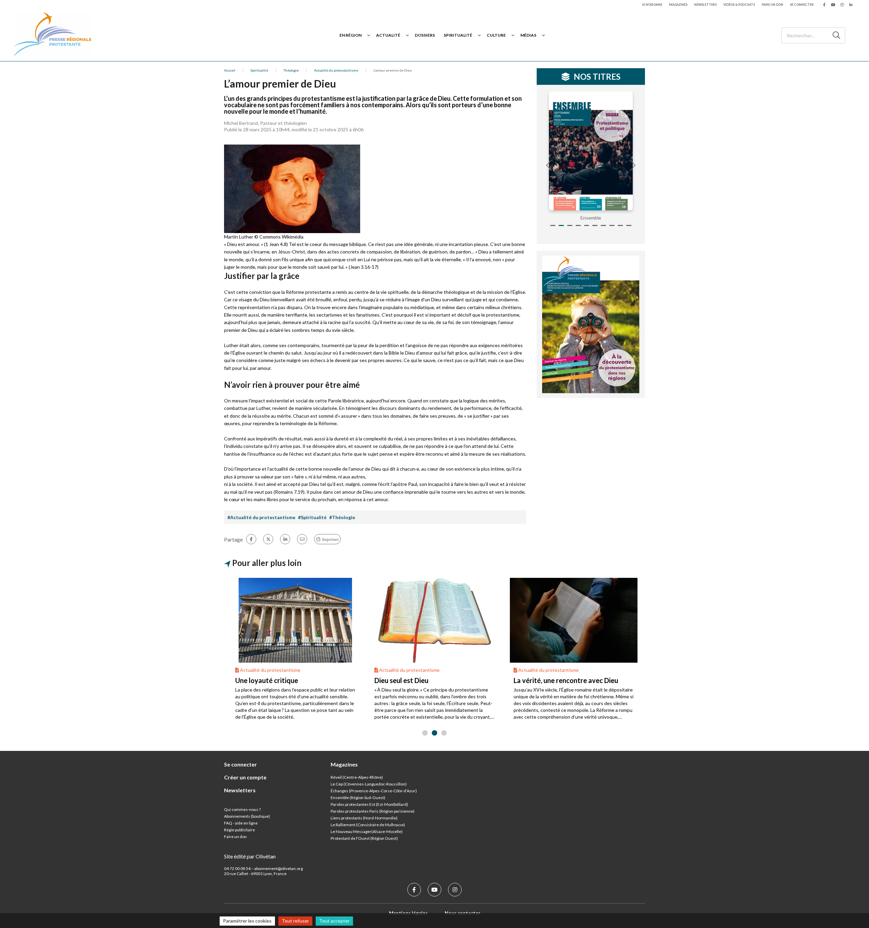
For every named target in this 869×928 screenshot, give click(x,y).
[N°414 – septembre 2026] (591, 151)
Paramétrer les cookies (247, 921)
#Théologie (342, 517)
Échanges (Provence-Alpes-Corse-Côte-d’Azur (373, 790)
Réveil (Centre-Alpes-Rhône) (357, 777)
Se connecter (802, 4)
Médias (528, 35)
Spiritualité (458, 35)
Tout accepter (334, 921)
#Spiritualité (312, 517)
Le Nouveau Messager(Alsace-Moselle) (367, 831)
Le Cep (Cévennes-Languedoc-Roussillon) (369, 784)
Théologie (291, 70)
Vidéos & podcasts (739, 4)
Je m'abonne (652, 4)
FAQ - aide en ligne (241, 823)
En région (350, 35)
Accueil (229, 70)
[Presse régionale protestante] (53, 35)
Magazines (678, 4)
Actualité (388, 35)
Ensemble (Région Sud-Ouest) (358, 797)
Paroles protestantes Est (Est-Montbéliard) (369, 804)
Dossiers (425, 35)
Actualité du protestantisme (336, 70)
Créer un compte (245, 777)
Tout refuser (295, 921)
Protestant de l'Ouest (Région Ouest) (364, 838)
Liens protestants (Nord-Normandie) (364, 817)
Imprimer (330, 539)
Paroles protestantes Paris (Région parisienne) (372, 811)
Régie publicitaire (239, 829)
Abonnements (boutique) (247, 816)
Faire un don (772, 4)
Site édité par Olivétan (250, 856)
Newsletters (705, 4)
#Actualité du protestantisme (261, 517)
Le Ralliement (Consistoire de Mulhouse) (368, 824)
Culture (496, 35)
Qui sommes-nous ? (242, 809)
